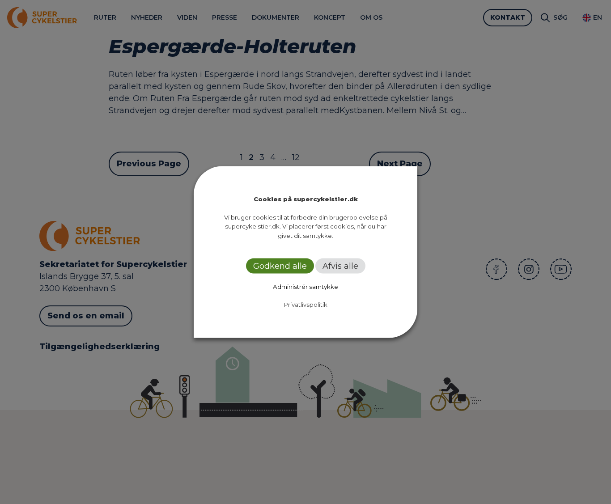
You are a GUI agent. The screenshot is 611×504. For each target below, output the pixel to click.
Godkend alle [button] (280, 266)
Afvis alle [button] (340, 266)
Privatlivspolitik (305, 304)
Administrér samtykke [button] (305, 286)
